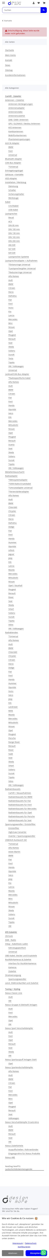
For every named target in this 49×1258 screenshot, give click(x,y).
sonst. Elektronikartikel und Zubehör (21, 983)
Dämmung (13, 186)
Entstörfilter (13, 828)
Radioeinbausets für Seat (19, 820)
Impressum (18, 1243)
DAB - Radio (10, 940)
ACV (10, 221)
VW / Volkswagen (16, 366)
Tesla (10, 358)
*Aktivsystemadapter (17, 479)
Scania (11, 444)
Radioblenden (11, 632)
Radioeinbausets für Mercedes (22, 808)
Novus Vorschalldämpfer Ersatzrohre (22, 1122)
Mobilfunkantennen (17, 135)
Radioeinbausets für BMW (20, 797)
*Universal (13, 166)
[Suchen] (44, 10)
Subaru (11, 350)
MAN (10, 710)
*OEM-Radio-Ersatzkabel (19, 483)
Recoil (11, 217)
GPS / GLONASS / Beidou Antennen (24, 123)
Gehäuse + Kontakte (14, 174)
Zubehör (12, 971)
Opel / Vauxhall (15, 585)
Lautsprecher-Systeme (18, 256)
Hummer (12, 542)
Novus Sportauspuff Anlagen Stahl (21, 1059)
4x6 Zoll (11, 245)
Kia (9, 311)
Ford (10, 151)
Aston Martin (14, 851)
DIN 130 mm (14, 233)
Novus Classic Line (13, 993)
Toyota (11, 362)
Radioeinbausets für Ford (20, 804)
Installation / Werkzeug (15, 182)
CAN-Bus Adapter (13, 162)
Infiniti (11, 550)
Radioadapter (11, 476)
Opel (10, 331)
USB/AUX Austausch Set (16, 840)
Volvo (10, 624)
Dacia (10, 292)
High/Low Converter (17, 832)
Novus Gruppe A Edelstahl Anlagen (21, 1004)
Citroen (11, 288)
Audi (10, 280)
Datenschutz (30, 1243)
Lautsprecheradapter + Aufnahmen (21, 260)
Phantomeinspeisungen (19, 139)
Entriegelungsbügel (14, 170)
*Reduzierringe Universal (20, 272)
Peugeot (12, 335)
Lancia (11, 315)
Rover (11, 597)
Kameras (12, 967)
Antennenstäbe (15, 112)
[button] (33, 3)
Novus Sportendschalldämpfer (19, 1067)
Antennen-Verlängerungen (20, 104)
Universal (12, 155)
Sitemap (9, 70)
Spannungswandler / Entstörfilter (20, 824)
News (7, 65)
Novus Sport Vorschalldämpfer (19, 1028)
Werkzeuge (13, 198)
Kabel (7, 202)
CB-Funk (9, 936)
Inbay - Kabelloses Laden (16, 944)
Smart (11, 609)
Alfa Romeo (13, 276)
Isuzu (10, 307)
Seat (10, 342)
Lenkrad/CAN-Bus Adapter (17, 374)
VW (9, 926)
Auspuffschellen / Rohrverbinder (23, 1149)
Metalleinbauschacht (14, 472)
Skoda (11, 346)
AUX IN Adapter (12, 143)
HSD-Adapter (11, 178)
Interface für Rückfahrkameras (22, 963)
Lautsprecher (11, 213)
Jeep (10, 558)
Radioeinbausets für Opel (20, 812)
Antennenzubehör (16, 115)
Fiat (10, 299)
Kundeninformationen (15, 75)
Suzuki (11, 354)
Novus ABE (10, 1157)
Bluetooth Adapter (13, 159)
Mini (10, 323)
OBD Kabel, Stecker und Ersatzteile (21, 955)
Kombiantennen (15, 131)
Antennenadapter (16, 108)
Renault (12, 339)
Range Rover (14, 742)
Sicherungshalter (16, 194)
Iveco (10, 413)
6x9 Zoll (11, 252)
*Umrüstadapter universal (20, 487)
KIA (9, 417)
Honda (11, 405)
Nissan (11, 327)
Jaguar (11, 554)
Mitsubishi (13, 425)
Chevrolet (12, 507)
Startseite (9, 50)
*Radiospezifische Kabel (19, 378)
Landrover (13, 707)
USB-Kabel (13, 209)
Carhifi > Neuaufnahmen (19, 793)
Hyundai (12, 409)
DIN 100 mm (14, 229)
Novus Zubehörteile (14, 1145)
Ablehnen (12, 1253)
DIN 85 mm (13, 225)
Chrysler (12, 511)
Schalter (12, 190)
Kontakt (8, 60)
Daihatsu (12, 296)
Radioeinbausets (12, 789)
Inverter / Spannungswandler (21, 836)
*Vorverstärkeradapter (18, 491)
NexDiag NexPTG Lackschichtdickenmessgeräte (18, 1167)
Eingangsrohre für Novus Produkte (24, 1153)
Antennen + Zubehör (14, 100)
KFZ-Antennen (14, 127)
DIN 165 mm (14, 237)
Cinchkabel (13, 205)
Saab (10, 754)
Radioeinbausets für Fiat (19, 800)
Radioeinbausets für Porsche (21, 816)
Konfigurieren (24, 1246)
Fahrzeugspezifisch (17, 947)
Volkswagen (13, 1118)
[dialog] (24, 1236)
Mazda (11, 570)
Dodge (11, 526)
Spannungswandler (17, 979)
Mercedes (12, 319)
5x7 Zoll (11, 249)
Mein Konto (10, 55)
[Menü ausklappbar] (3, 1)
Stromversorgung (13, 975)
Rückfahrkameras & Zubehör (18, 959)
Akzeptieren (36, 1253)
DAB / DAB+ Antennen (18, 119)
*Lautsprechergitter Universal (22, 268)
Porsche (12, 738)
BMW (10, 147)
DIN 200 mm (14, 241)
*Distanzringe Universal (19, 264)
